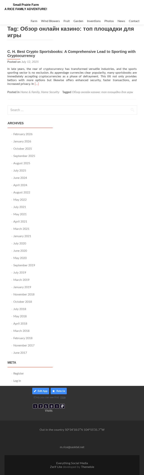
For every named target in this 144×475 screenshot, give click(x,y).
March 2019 (21, 279)
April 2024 (20, 185)
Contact (134, 21)
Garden (78, 21)
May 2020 (20, 258)
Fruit (67, 21)
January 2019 (22, 287)
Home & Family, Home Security (39, 92)
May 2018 (20, 316)
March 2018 (21, 330)
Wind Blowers (50, 21)
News (121, 21)
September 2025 (24, 156)
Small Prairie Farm (26, 4)
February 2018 (22, 338)
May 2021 (20, 214)
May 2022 (20, 199)
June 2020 (20, 250)
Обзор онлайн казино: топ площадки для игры (102, 92)
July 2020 (19, 243)
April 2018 (20, 323)
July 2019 (19, 272)
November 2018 (23, 294)
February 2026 (22, 134)
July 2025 (19, 170)
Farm (34, 21)
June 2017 (20, 352)
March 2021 (21, 228)
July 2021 (19, 207)
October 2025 (22, 148)
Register (18, 373)
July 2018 (19, 309)
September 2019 (24, 265)
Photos (109, 21)
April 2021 (20, 221)
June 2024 (20, 177)
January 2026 (22, 141)
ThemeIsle (87, 466)
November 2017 (23, 345)
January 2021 (22, 236)
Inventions (94, 21)
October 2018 (22, 301)
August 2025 (21, 163)
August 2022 (21, 192)
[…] (37, 83)
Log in (17, 380)
